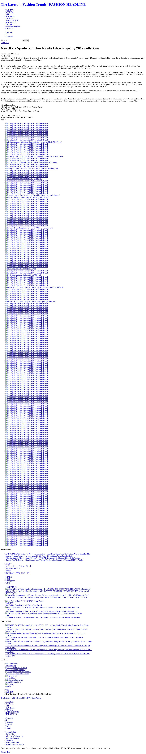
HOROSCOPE (11, 22)
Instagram (9, 36)
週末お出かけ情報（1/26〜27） (18, 573)
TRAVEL (9, 18)
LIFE (7, 14)
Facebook (9, 32)
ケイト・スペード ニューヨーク (18, 566)
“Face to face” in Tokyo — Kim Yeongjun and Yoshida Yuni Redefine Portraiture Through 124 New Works (44, 560)
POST (7, 579)
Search (25, 40)
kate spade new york (12, 568)
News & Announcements (14, 744)
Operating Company (12, 26)
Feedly (7, 726)
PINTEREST (10, 581)
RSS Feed (9, 740)
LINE (7, 583)
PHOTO (8, 24)
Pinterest (8, 724)
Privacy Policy (10, 732)
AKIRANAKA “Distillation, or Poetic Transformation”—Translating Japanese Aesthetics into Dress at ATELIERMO (47, 554)
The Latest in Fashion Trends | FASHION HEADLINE (43, 4)
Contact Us (9, 28)
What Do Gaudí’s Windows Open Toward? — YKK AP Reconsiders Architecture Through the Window (43, 558)
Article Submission (12, 742)
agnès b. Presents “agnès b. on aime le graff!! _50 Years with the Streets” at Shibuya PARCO (38, 556)
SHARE (8, 577)
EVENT (8, 564)
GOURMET (10, 16)
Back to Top (5, 752)
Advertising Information (14, 736)
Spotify (8, 728)
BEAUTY (9, 12)
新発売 (8, 570)
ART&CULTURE (12, 20)
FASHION (9, 10)
